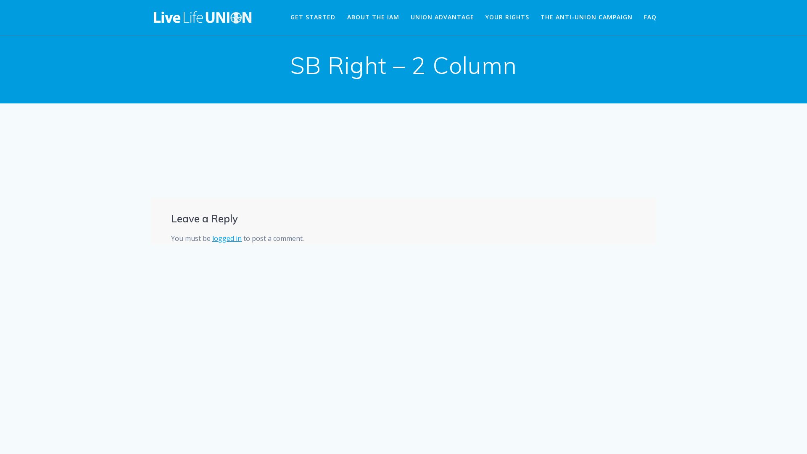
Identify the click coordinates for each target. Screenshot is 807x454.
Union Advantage (442, 17)
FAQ (650, 17)
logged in (227, 238)
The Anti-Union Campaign (587, 17)
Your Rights (507, 17)
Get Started (312, 17)
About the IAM (373, 17)
